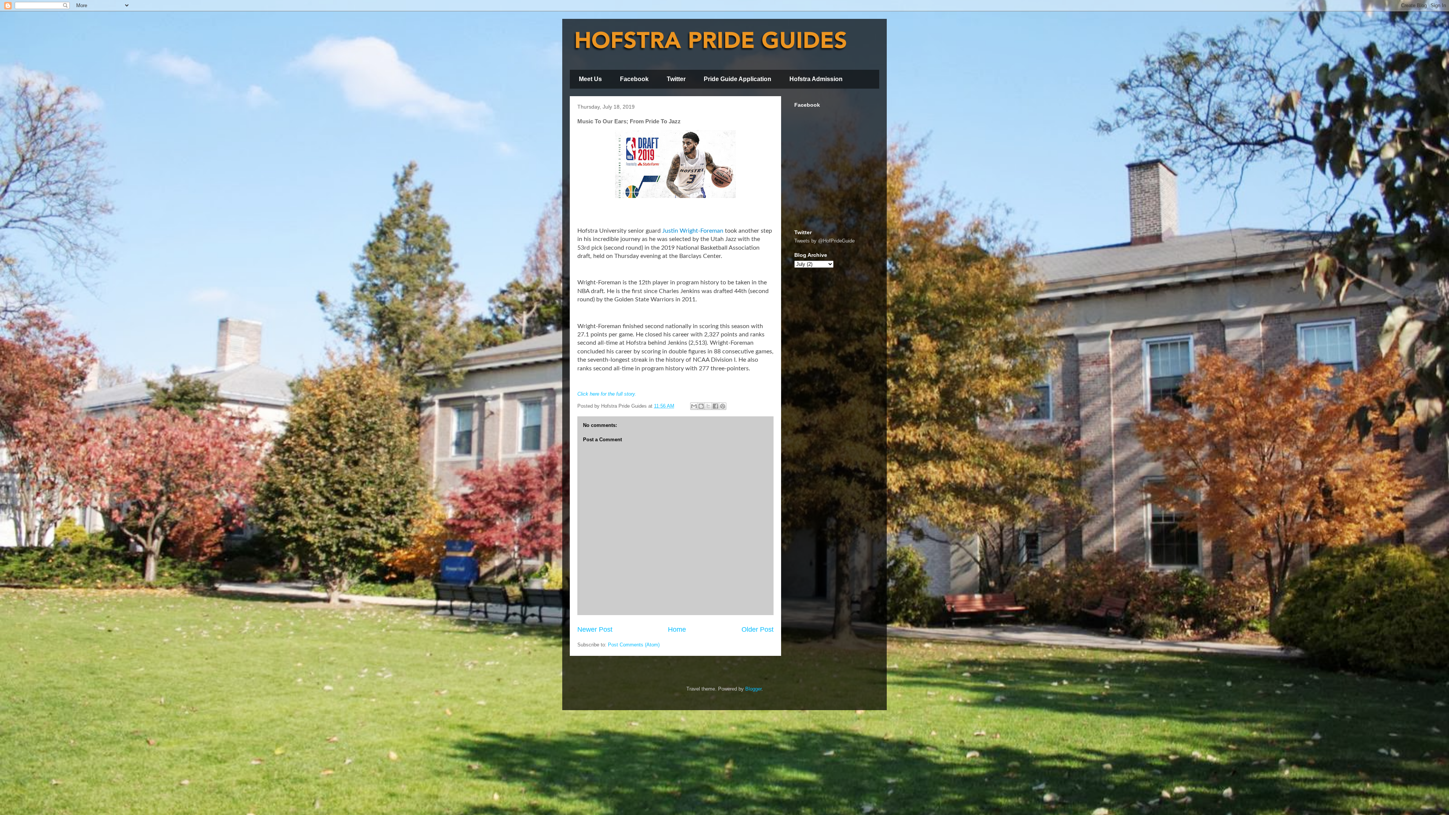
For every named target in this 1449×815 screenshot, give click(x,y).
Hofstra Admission (816, 79)
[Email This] (694, 406)
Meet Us (590, 79)
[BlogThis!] (701, 406)
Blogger (753, 689)
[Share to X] (708, 406)
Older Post (757, 629)
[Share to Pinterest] (722, 406)
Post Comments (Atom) (634, 645)
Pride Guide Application (737, 79)
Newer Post (594, 629)
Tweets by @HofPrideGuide (824, 241)
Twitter (676, 79)
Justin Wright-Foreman (692, 231)
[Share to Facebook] (715, 406)
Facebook (634, 79)
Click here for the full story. (606, 394)
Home (677, 629)
